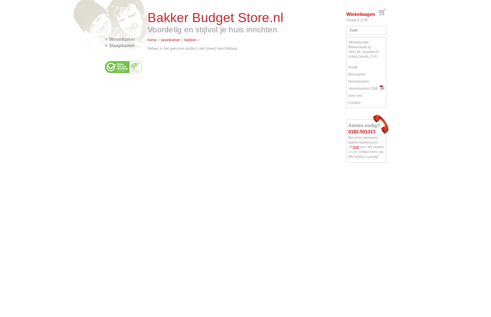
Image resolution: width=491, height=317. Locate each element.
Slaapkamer (122, 45)
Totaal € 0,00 (357, 20)
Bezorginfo (356, 74)
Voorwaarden (358, 81)
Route (353, 67)
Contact (354, 103)
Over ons (355, 96)
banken (190, 40)
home (152, 40)
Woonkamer (122, 39)
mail (356, 147)
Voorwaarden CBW (364, 89)
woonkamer (170, 40)
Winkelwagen (360, 14)
